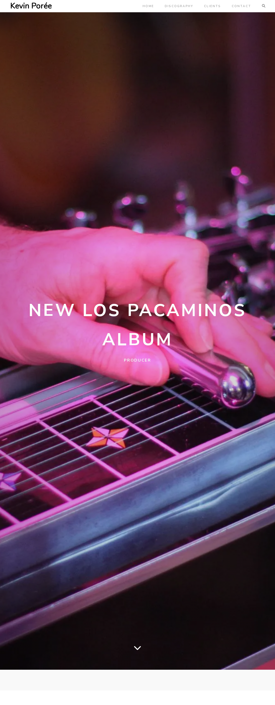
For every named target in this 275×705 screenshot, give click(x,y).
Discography (179, 6)
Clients (212, 6)
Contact (241, 6)
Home (148, 6)
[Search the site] (263, 6)
